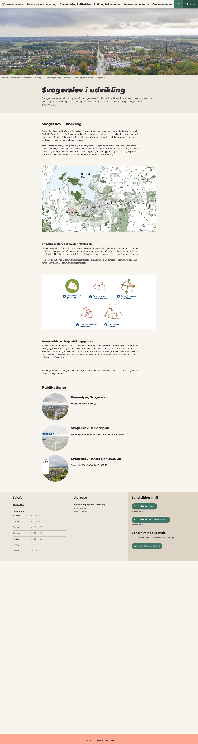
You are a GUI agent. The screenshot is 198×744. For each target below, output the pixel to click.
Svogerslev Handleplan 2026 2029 (87, 465)
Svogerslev (100, 78)
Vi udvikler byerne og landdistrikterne (57, 78)
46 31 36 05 (18, 505)
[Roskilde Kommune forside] (12, 4)
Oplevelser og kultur (136, 4)
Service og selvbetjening (41, 4)
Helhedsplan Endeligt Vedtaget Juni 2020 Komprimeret (98, 434)
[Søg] (178, 4)
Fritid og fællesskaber (107, 4)
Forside (5, 78)
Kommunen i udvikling (32, 78)
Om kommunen (162, 4)
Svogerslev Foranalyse (82, 403)
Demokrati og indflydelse (75, 4)
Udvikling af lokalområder (84, 78)
